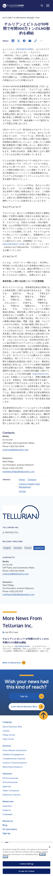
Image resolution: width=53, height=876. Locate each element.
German (18, 548)
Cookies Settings (26, 864)
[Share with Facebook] (24, 41)
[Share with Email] (30, 41)
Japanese (39, 548)
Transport (31, 479)
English (7, 548)
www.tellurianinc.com (13, 244)
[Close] (49, 847)
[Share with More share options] (41, 41)
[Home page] (13, 6)
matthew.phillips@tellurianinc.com (18, 471)
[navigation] (47, 5)
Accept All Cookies (26, 871)
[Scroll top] (43, 715)
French (28, 548)
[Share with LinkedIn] (13, 41)
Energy (22, 479)
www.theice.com (41, 374)
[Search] (42, 6)
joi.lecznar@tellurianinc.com (16, 449)
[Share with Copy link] (35, 41)
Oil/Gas (22, 491)
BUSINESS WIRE (25, 49)
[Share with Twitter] (18, 41)
